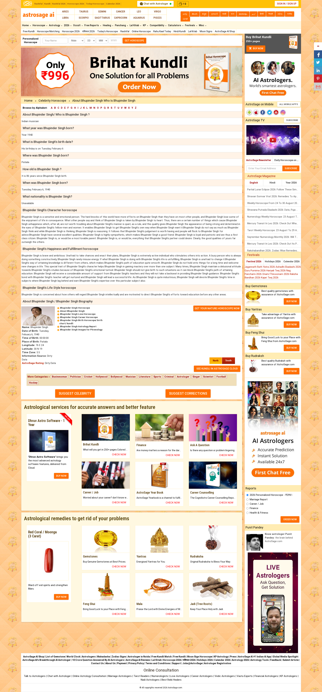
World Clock (73, 656)
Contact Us (97, 663)
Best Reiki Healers (171, 679)
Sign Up (291, 3)
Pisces (157, 17)
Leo (139, 11)
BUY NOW (61, 475)
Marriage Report (258, 499)
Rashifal (38, 4)
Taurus (83, 11)
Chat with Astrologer (156, 3)
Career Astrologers (202, 676)
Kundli (47, 4)
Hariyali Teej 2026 (276, 270)
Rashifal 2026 (58, 4)
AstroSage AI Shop (225, 31)
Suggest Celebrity (75, 393)
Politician (75, 376)
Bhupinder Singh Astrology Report (78, 326)
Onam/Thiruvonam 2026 (276, 274)
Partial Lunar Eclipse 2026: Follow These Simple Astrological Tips (274, 189)
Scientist (208, 376)
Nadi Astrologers (150, 679)
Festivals (190, 25)
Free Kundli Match (161, 656)
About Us (110, 663)
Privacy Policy (136, 663)
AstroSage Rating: (33, 363)
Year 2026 (291, 182)
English (254, 182)
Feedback (275, 660)
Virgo (157, 11)
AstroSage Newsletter (258, 160)
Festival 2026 (254, 261)
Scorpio (84, 17)
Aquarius (139, 17)
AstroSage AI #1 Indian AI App (254, 656)
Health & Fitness (259, 512)
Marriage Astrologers (120, 676)
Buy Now (257, 48)
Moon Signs (206, 31)
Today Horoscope (95, 4)
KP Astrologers (289, 676)
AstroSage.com (175, 687)
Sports (157, 376)
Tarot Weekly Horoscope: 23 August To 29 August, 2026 (274, 230)
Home (25, 25)
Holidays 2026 (273, 261)
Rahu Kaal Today (162, 31)
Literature (144, 376)
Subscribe (292, 120)
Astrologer (183, 376)
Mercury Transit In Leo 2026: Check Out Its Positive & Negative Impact (274, 243)
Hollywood (102, 376)
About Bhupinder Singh (72, 311)
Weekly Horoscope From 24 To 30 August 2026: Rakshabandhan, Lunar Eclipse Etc (274, 203)
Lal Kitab (192, 31)
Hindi (272, 182)
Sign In (281, 3)
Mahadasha (103, 656)
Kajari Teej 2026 (269, 277)
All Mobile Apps (288, 104)
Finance (254, 508)
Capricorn (120, 17)
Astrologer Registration (217, 663)
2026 (67, 25)
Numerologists (160, 676)
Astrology (55, 25)
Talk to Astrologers (34, 676)
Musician (131, 376)
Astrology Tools (259, 660)
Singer (196, 376)
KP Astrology (221, 656)
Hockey (33, 382)
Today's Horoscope (107, 31)
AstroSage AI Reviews (138, 660)
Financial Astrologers (266, 676)
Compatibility (157, 25)
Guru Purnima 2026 (255, 270)
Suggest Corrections (188, 393)
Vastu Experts (245, 676)
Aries (65, 11)
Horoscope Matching (48, 31)
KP (144, 25)
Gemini (102, 11)
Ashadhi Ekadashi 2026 (288, 266)
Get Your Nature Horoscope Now (217, 308)
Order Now (290, 519)
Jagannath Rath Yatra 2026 (260, 266)
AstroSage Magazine (261, 176)
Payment (122, 663)
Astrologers (89, 656)
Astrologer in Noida (139, 656)
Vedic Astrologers (225, 676)
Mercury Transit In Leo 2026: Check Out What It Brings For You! (274, 223)
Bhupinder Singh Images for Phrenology (81, 329)
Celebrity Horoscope (52, 100)
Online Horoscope (141, 31)
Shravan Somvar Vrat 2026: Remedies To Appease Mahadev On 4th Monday (274, 196)
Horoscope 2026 (75, 4)
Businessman (59, 376)
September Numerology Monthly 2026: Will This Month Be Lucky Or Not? (274, 236)
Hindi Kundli (180, 31)
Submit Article (291, 660)
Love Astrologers (179, 676)
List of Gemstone (55, 656)
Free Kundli (29, 31)
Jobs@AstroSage (192, 663)
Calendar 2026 (113, 4)
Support (176, 663)
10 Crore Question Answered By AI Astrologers (98, 660)
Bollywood (116, 376)
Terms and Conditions (157, 663)
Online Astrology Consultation (90, 676)
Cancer (120, 11)
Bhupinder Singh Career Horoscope (79, 317)
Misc (202, 25)
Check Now (119, 454)
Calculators (175, 25)
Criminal (169, 376)
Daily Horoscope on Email (287, 160)
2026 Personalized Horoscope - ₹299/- (271, 494)
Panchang (120, 25)
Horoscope (39, 25)
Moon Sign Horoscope (199, 656)
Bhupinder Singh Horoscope (75, 308)
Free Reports (91, 25)
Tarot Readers (142, 676)
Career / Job (257, 503)
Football (221, 376)
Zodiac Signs (119, 656)
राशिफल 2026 (88, 31)
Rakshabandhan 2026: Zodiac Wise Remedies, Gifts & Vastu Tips (274, 250)
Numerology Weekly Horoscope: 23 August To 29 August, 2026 (274, 216)
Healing (107, 25)
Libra (65, 17)
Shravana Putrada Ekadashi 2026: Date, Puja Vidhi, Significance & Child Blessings (274, 209)
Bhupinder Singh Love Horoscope (77, 314)
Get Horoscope (134, 40)
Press (233, 656)
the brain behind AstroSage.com (279, 538)
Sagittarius (102, 17)
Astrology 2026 (240, 660)
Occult (77, 25)
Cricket (88, 376)
